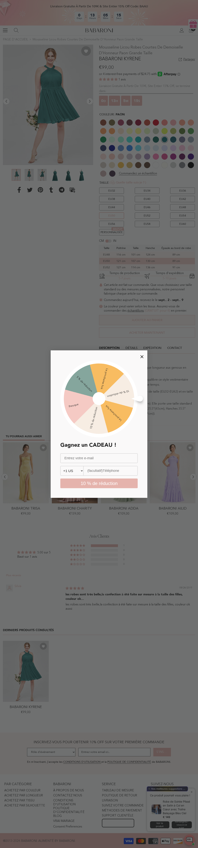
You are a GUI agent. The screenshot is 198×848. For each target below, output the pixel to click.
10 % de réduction (99, 483)
